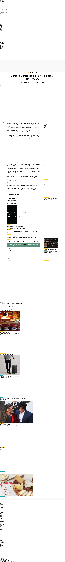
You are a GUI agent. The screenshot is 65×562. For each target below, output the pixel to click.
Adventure (1, 20)
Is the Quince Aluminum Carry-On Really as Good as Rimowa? (9, 376)
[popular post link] (51, 172)
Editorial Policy (2, 551)
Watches (1, 35)
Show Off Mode (2, 21)
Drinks (1, 16)
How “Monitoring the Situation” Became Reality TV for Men (22, 231)
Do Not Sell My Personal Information (5, 560)
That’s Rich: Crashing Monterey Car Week (6, 354)
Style (1, 3)
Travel (1, 55)
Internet (1, 28)
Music (1, 27)
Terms (1, 555)
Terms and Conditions (8, 309)
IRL (0, 513)
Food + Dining (2, 17)
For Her (1, 53)
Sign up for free (25, 244)
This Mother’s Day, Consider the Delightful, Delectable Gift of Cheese (11, 497)
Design (1, 26)
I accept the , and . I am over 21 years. (12, 309)
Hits (0, 510)
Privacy (1, 556)
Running (1, 46)
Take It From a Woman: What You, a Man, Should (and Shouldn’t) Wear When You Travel (13, 398)
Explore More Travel (3, 399)
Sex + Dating (2, 447)
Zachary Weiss (3, 83)
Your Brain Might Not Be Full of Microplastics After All (21, 236)
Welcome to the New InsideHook (15, 226)
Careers (1, 557)
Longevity (1, 42)
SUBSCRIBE (10, 253)
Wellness (1, 4)
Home (1, 50)
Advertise (1, 554)
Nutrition (1, 44)
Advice (1, 39)
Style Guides (2, 34)
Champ (1, 514)
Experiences (2, 1)
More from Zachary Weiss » (11, 200)
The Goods (1, 5)
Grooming (1, 36)
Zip (9, 306)
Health (1, 41)
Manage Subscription (3, 559)
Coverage (1, 512)
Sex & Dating (2, 22)
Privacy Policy (15, 309)
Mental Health (2, 43)
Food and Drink (2, 51)
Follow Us (1, 7)
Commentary (2, 31)
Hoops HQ (1, 6)
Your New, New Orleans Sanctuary (5, 332)
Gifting (1, 57)
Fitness (1, 40)
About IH (1, 550)
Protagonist (2, 515)
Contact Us (2, 553)
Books (1, 25)
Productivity (2, 45)
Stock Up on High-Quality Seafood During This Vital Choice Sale (10, 472)
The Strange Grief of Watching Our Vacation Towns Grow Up (23, 241)
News (1, 32)
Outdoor (1, 52)
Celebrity (1, 30)
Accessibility (2, 558)
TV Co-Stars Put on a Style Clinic (5, 424)
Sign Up (1, 308)
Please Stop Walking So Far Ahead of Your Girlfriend (8, 448)
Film (0, 24)
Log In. (45, 127)
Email (10, 304)
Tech (0, 54)
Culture (1, 2)
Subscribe (4, 7)
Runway (1, 33)
